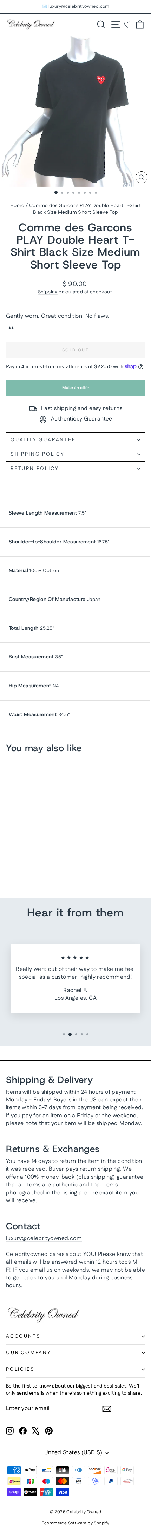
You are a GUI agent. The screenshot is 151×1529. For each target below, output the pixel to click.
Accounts (23, 1336)
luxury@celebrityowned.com (44, 1239)
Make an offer (75, 390)
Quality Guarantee (43, 439)
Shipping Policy (38, 454)
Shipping (48, 292)
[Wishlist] (128, 24)
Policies (20, 1369)
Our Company (28, 1352)
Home (17, 205)
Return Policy (35, 468)
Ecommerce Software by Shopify (76, 1523)
